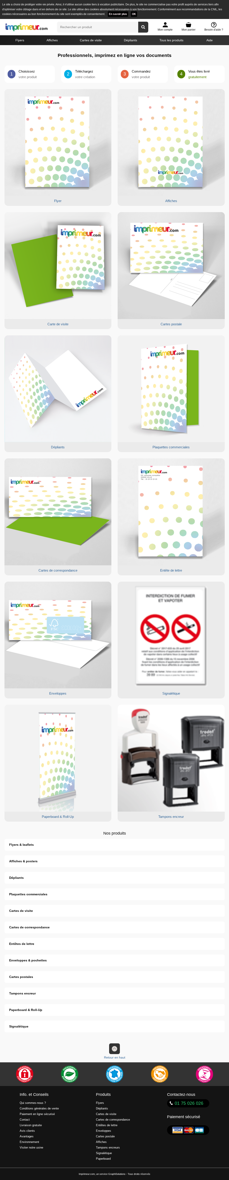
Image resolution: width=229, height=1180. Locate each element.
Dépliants (130, 40)
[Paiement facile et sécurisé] (24, 1074)
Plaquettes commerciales (28, 894)
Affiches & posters (23, 861)
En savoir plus (118, 14)
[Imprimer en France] (114, 1074)
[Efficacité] (204, 1074)
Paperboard (103, 1158)
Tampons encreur (22, 993)
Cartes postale (105, 1136)
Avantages (27, 1136)
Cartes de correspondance (29, 927)
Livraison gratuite (31, 1125)
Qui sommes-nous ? (33, 1103)
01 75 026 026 (189, 1103)
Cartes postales (21, 977)
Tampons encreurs (108, 1147)
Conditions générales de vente (39, 1108)
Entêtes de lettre (21, 944)
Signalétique (18, 1026)
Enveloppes (103, 1130)
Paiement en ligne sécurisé (37, 1114)
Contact (25, 1119)
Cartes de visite (91, 40)
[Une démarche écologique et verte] (69, 1074)
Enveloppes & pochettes (28, 960)
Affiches (52, 40)
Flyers (19, 40)
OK (134, 14)
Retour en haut (114, 1057)
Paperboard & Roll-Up (25, 1010)
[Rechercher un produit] (143, 27)
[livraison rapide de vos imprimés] (159, 1074)
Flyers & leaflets (21, 844)
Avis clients (27, 1130)
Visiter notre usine (31, 1147)
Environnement (29, 1142)
